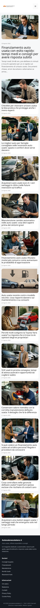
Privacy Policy (6, 593)
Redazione (5, 587)
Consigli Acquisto (7, 562)
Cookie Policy (6, 596)
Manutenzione (6, 568)
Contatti (4, 590)
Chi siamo (5, 584)
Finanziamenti (6, 565)
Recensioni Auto (7, 574)
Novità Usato (6, 571)
